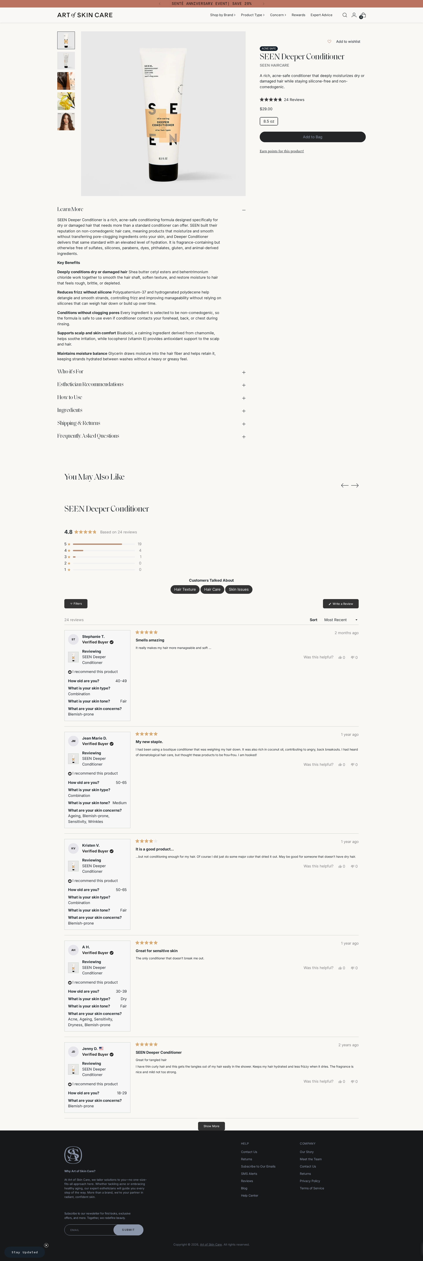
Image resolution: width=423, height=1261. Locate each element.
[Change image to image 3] (66, 81)
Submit (128, 1229)
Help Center (249, 1195)
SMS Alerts (249, 1173)
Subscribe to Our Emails (258, 1166)
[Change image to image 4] (66, 101)
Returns (246, 1159)
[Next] (263, 3)
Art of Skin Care (211, 1244)
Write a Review (345, 605)
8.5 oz (268, 121)
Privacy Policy (310, 1181)
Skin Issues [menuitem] (239, 589)
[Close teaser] (46, 1245)
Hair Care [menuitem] (212, 589)
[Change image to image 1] (66, 40)
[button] (313, 100)
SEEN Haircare (274, 65)
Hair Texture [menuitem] (185, 589)
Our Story (307, 1152)
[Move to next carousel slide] (355, 485)
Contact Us (249, 1152)
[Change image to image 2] (66, 60)
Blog (244, 1188)
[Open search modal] (344, 15)
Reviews (247, 1181)
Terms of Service (312, 1188)
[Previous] (160, 3)
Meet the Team (311, 1159)
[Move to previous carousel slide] (345, 485)
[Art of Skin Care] (84, 15)
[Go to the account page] (354, 15)
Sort (314, 620)
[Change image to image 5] (66, 121)
